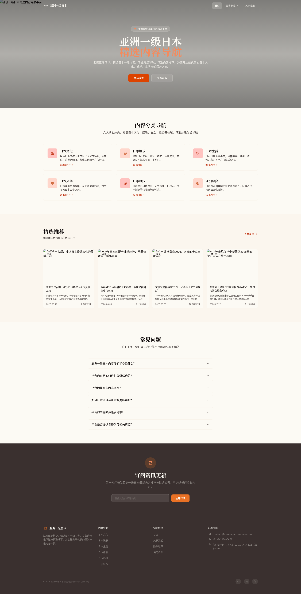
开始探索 (139, 78)
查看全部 (249, 234)
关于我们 (250, 5)
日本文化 (103, 534)
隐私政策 (158, 546)
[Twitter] (255, 581)
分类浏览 (231, 5)
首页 (217, 5)
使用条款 (158, 552)
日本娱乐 (103, 540)
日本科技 (103, 558)
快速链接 (158, 527)
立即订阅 (180, 498)
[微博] (238, 581)
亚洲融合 (103, 564)
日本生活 (103, 546)
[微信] (246, 581)
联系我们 (213, 527)
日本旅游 (103, 552)
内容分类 (103, 527)
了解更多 (162, 78)
